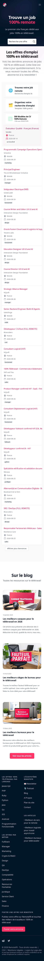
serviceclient (11, 142)
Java (3, 805)
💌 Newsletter (30, 783)
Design (5, 860)
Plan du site (29, 802)
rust (6, 342)
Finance (5, 906)
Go (3, 809)
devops (7, 522)
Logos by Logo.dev (33, 950)
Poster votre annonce (13, 929)
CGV (4, 950)
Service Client (8, 896)
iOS (3, 814)
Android (5, 819)
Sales (4, 901)
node (6, 322)
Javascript (6, 786)
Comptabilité (7, 874)
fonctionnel (8, 203)
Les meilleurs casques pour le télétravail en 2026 (18, 620)
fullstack (7, 442)
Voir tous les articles (22, 756)
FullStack (6, 841)
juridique (7, 482)
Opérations (7, 879)
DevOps (5, 870)
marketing (8, 163)
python (7, 462)
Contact (27, 807)
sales (6, 382)
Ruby (4, 795)
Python (5, 800)
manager (8, 183)
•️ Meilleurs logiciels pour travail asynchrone (32, 830)
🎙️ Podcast (29, 788)
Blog (26, 793)
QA (3, 865)
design (7, 223)
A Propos (28, 798)
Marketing (6, 851)
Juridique (6, 891)
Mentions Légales (15, 950)
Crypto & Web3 (8, 856)
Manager (6, 846)
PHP (4, 790)
